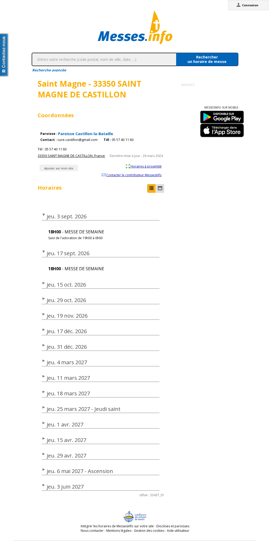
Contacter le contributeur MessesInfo (134, 175)
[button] (151, 188)
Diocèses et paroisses (172, 526)
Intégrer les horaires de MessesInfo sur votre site (117, 526)
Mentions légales (118, 530)
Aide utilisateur (178, 530)
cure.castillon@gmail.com (77, 139)
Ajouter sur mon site (58, 168)
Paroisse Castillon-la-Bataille (85, 133)
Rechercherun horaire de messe (206, 59)
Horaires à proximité (146, 166)
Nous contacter (92, 530)
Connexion (250, 5)
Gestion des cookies (149, 530)
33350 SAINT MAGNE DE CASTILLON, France (71, 155)
